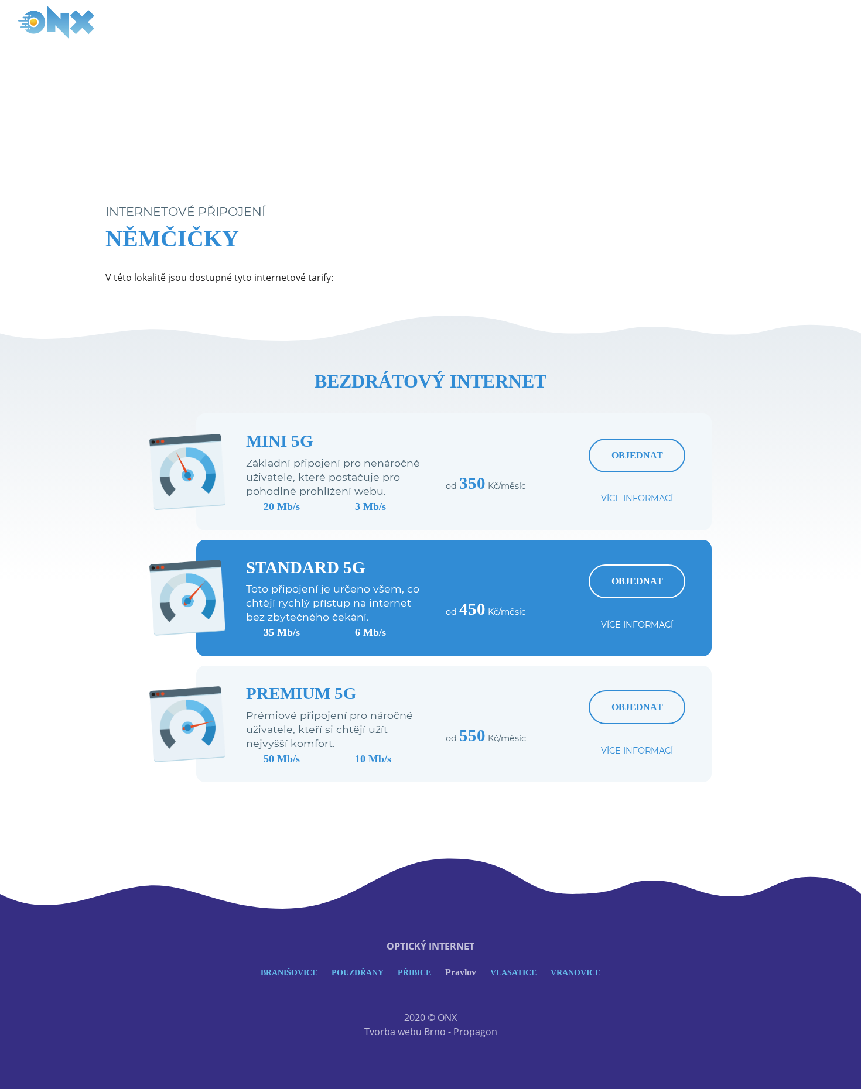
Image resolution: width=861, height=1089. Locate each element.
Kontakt (816, 22)
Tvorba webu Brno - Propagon (430, 1031)
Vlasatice (513, 972)
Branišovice (289, 972)
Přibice (414, 972)
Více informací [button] (637, 498)
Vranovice (575, 972)
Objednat (637, 455)
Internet (710, 22)
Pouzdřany (358, 972)
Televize (763, 22)
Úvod (664, 22)
